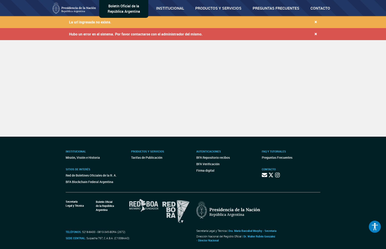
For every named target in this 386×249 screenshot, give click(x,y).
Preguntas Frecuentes (276, 8)
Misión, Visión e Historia (83, 157)
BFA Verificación (208, 164)
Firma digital (205, 170)
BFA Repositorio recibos (213, 157)
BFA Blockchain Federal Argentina (89, 182)
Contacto (320, 8)
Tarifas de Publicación (146, 157)
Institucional (170, 8)
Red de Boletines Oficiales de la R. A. (91, 175)
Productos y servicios (218, 8)
